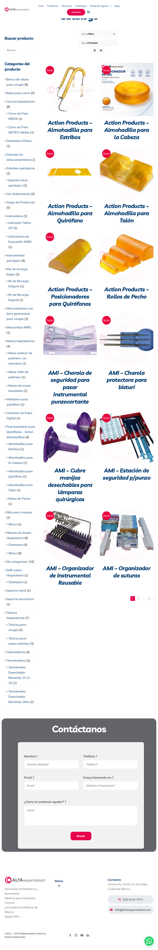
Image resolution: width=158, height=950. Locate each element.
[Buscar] (88, 12)
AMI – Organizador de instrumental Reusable (70, 575)
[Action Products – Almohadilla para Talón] (126, 173)
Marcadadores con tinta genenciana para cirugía (19, 313)
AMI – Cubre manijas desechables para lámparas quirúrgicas (70, 485)
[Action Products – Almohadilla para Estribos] (70, 89)
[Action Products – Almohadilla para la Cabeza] (126, 89)
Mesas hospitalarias (20, 341)
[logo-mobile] (17, 8)
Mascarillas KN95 (18, 327)
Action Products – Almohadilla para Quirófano (70, 213)
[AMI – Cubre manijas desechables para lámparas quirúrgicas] (70, 437)
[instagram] (76, 935)
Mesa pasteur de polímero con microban (20, 358)
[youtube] (82, 935)
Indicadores (14, 216)
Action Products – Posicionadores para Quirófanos (70, 296)
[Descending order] (114, 34)
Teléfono (90, 756)
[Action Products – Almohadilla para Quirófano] (70, 173)
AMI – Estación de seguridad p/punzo (126, 474)
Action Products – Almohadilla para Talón (126, 213)
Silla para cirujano (19, 512)
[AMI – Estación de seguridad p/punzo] (126, 437)
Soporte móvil (16, 590)
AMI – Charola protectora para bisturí (127, 380)
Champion (15, 545)
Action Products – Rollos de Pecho (126, 293)
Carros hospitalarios (20, 101)
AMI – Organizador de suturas (126, 572)
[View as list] (101, 51)
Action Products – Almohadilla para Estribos (70, 130)
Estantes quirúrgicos (20, 168)
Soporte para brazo (20, 599)
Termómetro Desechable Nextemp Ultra (18, 696)
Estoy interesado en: (98, 777)
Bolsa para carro (18, 93)
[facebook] (70, 935)
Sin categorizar (17, 561)
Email (29, 777)
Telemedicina (15, 652)
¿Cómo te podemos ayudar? (45, 802)
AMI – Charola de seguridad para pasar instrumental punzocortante (70, 387)
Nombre (31, 756)
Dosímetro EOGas (18, 141)
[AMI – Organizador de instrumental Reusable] (70, 535)
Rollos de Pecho (19, 498)
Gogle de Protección (20, 202)
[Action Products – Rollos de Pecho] (126, 256)
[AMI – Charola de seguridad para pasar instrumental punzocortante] (70, 339)
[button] (149, 941)
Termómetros (15, 660)
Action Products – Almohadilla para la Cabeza (126, 130)
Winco (12, 524)
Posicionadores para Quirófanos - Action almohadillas (20, 432)
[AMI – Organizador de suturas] (126, 535)
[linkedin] (87, 935)
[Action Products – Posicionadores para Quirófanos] (70, 256)
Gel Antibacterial (18, 194)
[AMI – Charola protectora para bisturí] (126, 339)
